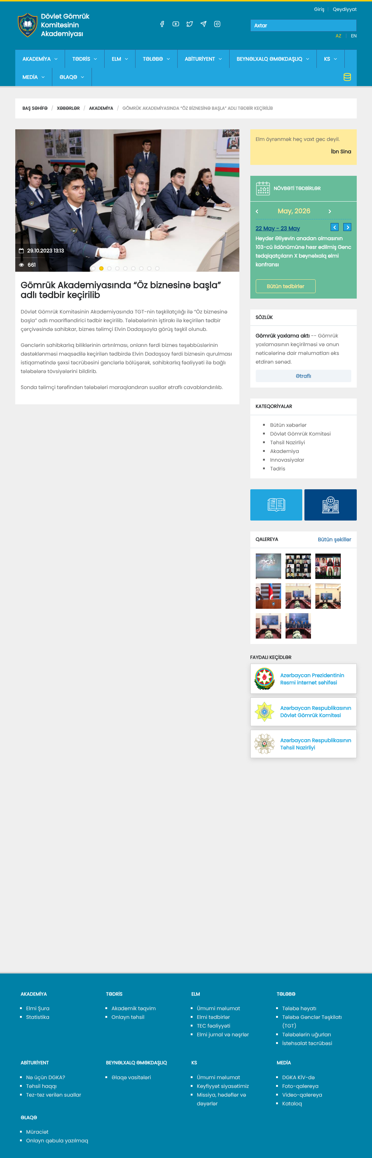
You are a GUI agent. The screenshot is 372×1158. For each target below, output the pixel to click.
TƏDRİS (81, 58)
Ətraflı (303, 376)
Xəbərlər (68, 108)
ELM (116, 58)
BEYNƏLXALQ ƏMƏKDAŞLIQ (269, 58)
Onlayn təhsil (128, 1017)
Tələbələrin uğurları (306, 1034)
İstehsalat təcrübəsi (307, 1043)
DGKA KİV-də (298, 1077)
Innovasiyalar (287, 459)
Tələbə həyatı (299, 1008)
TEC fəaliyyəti (213, 1025)
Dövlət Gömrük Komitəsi (300, 433)
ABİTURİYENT (200, 58)
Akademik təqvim (134, 1008)
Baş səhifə (35, 108)
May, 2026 (294, 211)
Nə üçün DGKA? (45, 1077)
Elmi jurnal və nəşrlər (223, 1034)
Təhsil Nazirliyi (287, 442)
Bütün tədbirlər (285, 286)
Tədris (278, 468)
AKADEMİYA (36, 58)
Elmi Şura (37, 1008)
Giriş (319, 9)
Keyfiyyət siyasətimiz (223, 1086)
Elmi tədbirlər (213, 1017)
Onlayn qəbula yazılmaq (57, 1140)
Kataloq (292, 1103)
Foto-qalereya (300, 1086)
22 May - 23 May (278, 228)
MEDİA (30, 77)
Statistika (37, 1017)
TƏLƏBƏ (153, 58)
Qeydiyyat (345, 9)
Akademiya (101, 108)
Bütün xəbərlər (288, 425)
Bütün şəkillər (334, 539)
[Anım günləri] (268, 566)
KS (327, 58)
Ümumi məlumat (218, 1008)
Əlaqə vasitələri (131, 1077)
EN (354, 35)
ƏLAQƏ (68, 77)
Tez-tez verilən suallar (53, 1094)
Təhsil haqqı (41, 1086)
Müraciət (37, 1131)
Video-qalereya (302, 1094)
